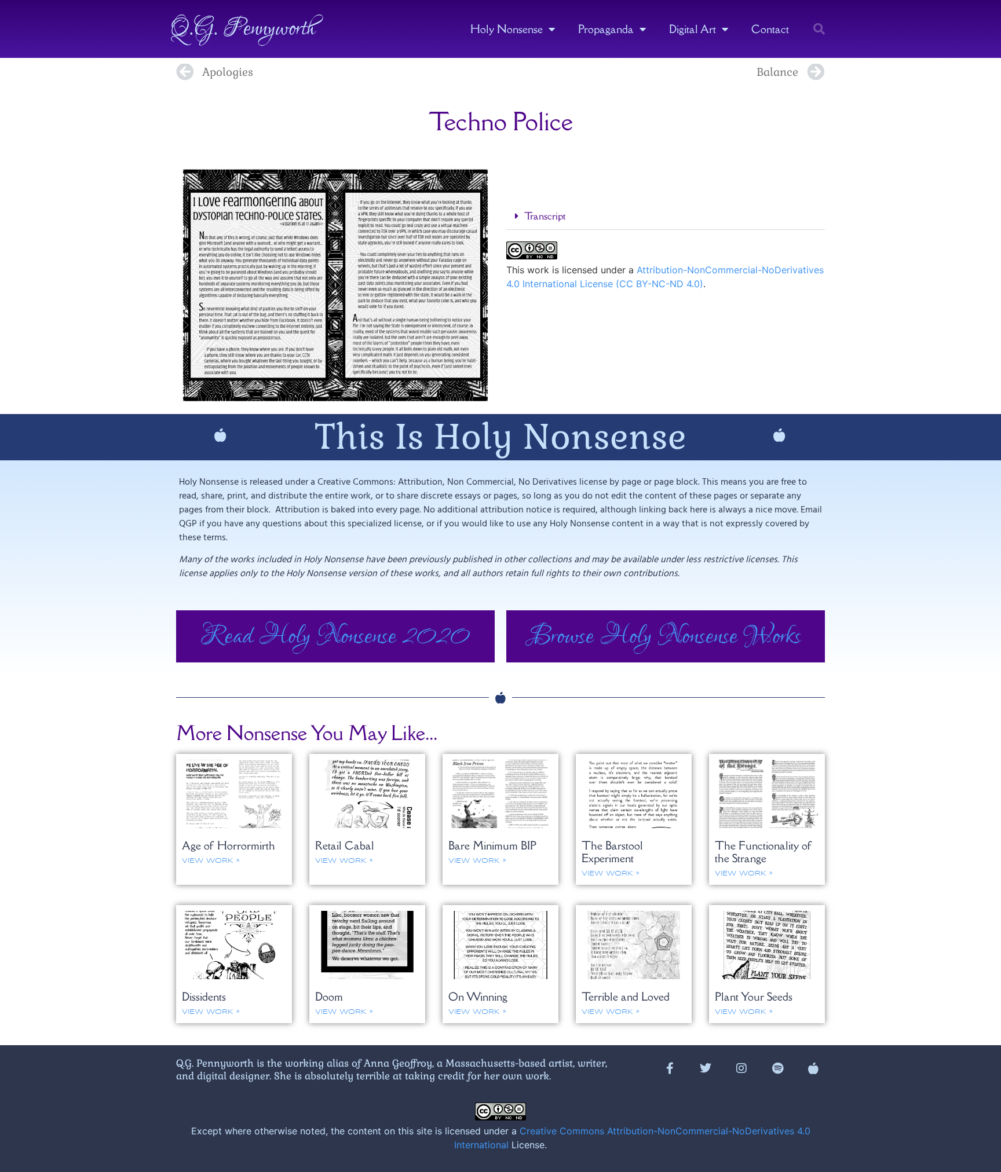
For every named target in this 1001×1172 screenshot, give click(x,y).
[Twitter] (705, 1068)
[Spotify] (777, 1068)
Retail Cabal (344, 845)
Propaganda (606, 29)
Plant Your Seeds (753, 996)
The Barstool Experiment (612, 851)
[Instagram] (741, 1068)
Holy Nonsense (506, 29)
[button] (819, 29)
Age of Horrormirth (228, 845)
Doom (329, 996)
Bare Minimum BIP (492, 845)
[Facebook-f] (669, 1068)
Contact (770, 29)
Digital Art (692, 29)
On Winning (477, 996)
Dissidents (204, 996)
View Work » (210, 861)
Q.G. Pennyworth (242, 28)
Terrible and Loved (626, 996)
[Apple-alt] (813, 1068)
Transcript (544, 216)
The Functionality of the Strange (763, 851)
